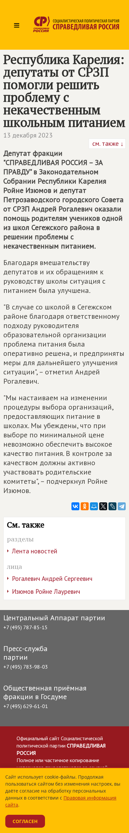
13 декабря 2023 (28, 135)
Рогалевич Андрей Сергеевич (52, 579)
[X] (103, 506)
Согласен (25, 821)
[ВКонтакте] (75, 506)
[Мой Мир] (94, 506)
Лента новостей (34, 551)
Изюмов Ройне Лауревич (46, 591)
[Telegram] (122, 506)
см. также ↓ (107, 143)
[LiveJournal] (112, 506)
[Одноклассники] (85, 506)
